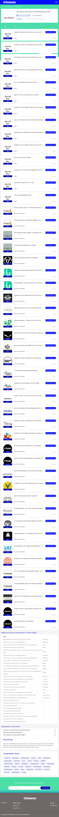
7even (23, 760)
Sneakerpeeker (8, 769)
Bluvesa (14, 766)
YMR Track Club (8, 763)
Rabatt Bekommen (50, 32)
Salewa (17, 769)
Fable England (15, 772)
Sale (16, 26)
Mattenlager (15, 758)
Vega (39, 758)
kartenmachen (8, 760)
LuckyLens (46, 769)
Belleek (17, 763)
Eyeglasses (25, 763)
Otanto (42, 763)
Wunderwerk (47, 766)
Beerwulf (36, 760)
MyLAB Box (19, 6)
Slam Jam (6, 772)
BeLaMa (21, 766)
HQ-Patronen (46, 758)
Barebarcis (28, 766)
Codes (5, 26)
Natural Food (16, 808)
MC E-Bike (38, 769)
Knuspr (24, 772)
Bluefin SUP (16, 805)
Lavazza (33, 758)
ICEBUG (43, 760)
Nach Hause (4, 6)
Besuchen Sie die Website (19, 213)
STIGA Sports (50, 763)
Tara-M (29, 760)
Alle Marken (10, 6)
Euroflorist (6, 766)
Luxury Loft (7, 758)
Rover (22, 769)
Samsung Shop (25, 758)
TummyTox (17, 760)
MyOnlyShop (30, 769)
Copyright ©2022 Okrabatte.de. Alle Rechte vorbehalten (15, 814)
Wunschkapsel (37, 766)
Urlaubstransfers (34, 763)
